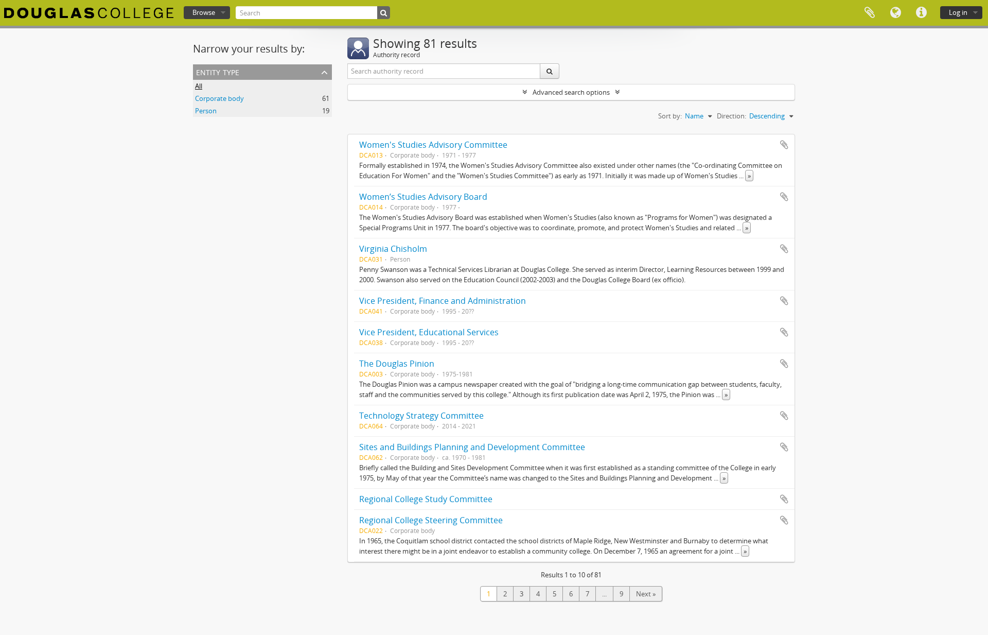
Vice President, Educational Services (429, 332)
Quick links (921, 13)
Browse (203, 12)
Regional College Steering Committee (431, 520)
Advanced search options (571, 92)
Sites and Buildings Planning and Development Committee (472, 447)
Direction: (731, 116)
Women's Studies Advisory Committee (433, 144)
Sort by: (670, 116)
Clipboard (870, 13)
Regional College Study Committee (425, 499)
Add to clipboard (784, 145)
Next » (646, 593)
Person (206, 110)
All (198, 86)
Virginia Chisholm (393, 248)
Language (895, 13)
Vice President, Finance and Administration (442, 300)
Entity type (217, 71)
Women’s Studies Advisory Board (423, 196)
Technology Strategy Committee (421, 415)
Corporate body (219, 98)
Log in (958, 12)
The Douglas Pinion (396, 363)
